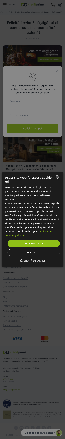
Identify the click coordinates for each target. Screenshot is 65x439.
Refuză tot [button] (34, 252)
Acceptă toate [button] (33, 243)
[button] (32, 261)
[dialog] (32, 219)
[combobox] (57, 177)
